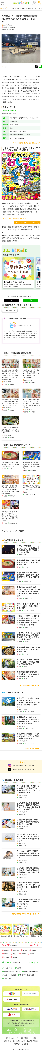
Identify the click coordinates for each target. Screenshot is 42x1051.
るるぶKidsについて (12, 1038)
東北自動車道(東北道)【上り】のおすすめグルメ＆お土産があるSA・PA (28, 649)
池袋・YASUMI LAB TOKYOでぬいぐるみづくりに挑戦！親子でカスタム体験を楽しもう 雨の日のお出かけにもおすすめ (31, 403)
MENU (2, 4)
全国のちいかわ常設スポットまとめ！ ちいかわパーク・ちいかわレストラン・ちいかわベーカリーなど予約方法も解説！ (10, 489)
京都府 (23, 954)
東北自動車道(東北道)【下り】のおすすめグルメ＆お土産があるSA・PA (10, 464)
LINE (40, 66)
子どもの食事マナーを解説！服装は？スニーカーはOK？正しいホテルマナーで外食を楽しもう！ (28, 885)
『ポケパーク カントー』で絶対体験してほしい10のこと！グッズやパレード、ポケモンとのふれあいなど (28, 635)
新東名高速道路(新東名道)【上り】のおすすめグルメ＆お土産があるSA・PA (28, 674)
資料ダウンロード (21, 1026)
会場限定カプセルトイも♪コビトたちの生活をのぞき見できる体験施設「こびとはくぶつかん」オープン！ (28, 720)
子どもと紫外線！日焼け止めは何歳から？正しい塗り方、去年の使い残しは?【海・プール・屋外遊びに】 (28, 789)
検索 (39, 5)
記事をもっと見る (31, 748)
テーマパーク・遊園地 (31, 971)
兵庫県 (32, 954)
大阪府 (15, 954)
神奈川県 (16, 950)
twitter (36, 66)
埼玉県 (20, 728)
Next (26, 937)
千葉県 (5, 438)
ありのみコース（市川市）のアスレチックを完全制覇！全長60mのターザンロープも (10, 430)
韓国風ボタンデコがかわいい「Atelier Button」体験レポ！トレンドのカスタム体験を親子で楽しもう (10, 402)
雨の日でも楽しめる (8, 29)
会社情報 (25, 1044)
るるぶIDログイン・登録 (28, 1038)
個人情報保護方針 (32, 1041)
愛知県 (6, 957)
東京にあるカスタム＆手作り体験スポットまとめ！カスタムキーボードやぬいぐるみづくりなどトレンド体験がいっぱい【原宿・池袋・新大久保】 (10, 374)
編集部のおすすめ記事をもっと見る (25, 914)
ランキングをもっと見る (29, 685)
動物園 (13, 975)
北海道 (6, 954)
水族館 (19, 968)
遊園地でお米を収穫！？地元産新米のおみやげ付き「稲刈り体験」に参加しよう (28, 736)
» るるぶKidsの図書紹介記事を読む (14, 218)
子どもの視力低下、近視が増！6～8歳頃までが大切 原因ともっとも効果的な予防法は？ (28, 854)
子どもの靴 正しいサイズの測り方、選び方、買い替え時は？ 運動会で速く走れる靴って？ (28, 837)
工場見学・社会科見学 (27, 975)
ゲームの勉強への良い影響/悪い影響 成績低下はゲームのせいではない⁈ (28, 901)
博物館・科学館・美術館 (12, 971)
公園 (5, 975)
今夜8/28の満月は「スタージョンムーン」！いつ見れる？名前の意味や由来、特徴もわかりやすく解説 (28, 548)
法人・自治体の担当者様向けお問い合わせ (21, 1023)
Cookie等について (19, 1041)
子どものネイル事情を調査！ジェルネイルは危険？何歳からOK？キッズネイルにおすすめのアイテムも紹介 (28, 806)
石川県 (20, 712)
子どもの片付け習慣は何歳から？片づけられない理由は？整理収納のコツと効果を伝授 (28, 870)
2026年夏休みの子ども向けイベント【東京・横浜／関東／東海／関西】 (31, 488)
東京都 (5, 27)
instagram (9, 765)
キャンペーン (8, 968)
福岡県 (15, 957)
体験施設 (12, 27)
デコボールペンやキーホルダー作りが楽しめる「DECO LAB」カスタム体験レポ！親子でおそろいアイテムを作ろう (31, 373)
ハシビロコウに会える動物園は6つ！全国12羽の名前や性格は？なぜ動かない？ (28, 661)
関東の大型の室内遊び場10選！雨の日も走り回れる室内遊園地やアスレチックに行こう (31, 465)
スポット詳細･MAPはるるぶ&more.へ (26, 143)
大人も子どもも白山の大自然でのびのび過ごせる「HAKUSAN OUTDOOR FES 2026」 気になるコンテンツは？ (28, 702)
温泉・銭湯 (7, 978)
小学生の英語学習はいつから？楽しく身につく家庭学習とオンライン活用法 (28, 821)
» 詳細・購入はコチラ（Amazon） (27, 222)
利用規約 (17, 1044)
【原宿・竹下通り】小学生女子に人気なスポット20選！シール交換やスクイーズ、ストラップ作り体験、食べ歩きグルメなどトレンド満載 (10, 516)
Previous (15, 937)
